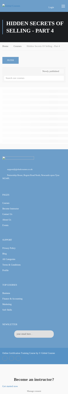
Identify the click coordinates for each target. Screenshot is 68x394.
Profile (5, 270)
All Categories (8, 259)
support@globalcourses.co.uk (20, 169)
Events (5, 225)
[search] (61, 78)
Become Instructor (10, 208)
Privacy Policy (8, 248)
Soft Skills (7, 310)
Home (5, 46)
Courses (18, 46)
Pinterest (18, 358)
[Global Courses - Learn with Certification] (14, 6)
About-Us (6, 220)
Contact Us (7, 214)
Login (51, 7)
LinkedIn (11, 358)
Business (6, 293)
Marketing (7, 304)
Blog (4, 254)
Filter (10, 60)
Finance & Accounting (12, 299)
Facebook (4, 358)
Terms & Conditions (11, 265)
